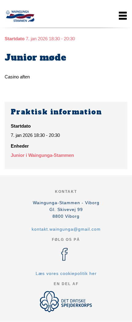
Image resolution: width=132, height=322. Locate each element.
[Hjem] (20, 15)
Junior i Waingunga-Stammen (42, 155)
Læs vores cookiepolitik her (66, 273)
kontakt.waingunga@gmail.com (66, 229)
